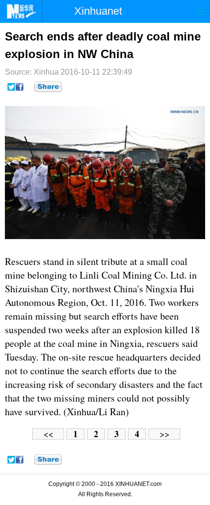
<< (48, 434)
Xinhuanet (98, 11)
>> (164, 434)
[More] (48, 86)
